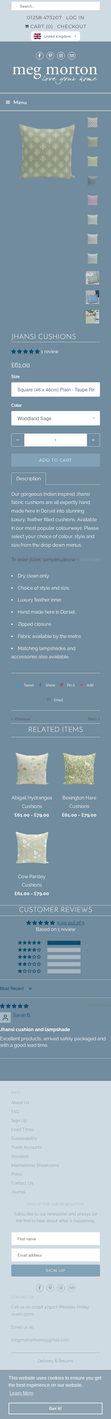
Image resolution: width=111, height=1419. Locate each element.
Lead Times (22, 1129)
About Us (20, 1102)
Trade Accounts (26, 1147)
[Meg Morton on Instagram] (61, 55)
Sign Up (19, 1120)
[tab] (28, 479)
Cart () (41, 26)
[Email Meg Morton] (71, 55)
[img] (14, 1006)
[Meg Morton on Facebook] (40, 55)
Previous (22, 719)
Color (16, 405)
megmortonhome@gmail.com (40, 1340)
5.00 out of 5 (71, 923)
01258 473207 (44, 17)
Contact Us (22, 1183)
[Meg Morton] (55, 76)
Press (16, 1174)
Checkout (71, 26)
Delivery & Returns (55, 1361)
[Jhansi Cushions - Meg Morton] (46, 151)
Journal (18, 1192)
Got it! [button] (55, 1408)
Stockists (20, 1156)
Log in (75, 17)
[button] (26, 351)
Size (15, 376)
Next (93, 719)
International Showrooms (35, 1165)
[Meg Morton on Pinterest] (50, 55)
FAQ (15, 1111)
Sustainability (24, 1138)
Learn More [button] (21, 1393)
